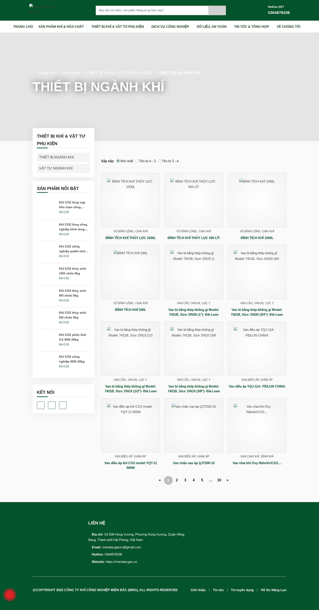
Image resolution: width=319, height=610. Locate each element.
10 (219, 480)
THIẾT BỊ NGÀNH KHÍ (180, 73)
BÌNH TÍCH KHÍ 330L (130, 310)
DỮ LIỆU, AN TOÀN (212, 26)
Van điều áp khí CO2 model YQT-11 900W (130, 465)
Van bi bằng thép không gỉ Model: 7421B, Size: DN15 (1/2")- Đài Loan (131, 388)
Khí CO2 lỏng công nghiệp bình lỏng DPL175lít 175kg (73, 227)
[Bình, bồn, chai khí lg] (45, 10)
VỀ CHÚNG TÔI (288, 26)
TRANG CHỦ (23, 26)
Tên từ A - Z (147, 161)
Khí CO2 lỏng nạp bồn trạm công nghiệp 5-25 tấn (72, 205)
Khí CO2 (64, 212)
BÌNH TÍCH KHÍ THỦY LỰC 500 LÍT (194, 238)
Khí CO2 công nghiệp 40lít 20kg (72, 359)
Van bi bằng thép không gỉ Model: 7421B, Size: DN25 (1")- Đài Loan (193, 312)
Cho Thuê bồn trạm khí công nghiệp (207, 513)
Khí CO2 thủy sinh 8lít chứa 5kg (72, 293)
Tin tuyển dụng (242, 590)
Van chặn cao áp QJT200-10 (194, 463)
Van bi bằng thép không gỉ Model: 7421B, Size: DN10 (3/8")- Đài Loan (194, 388)
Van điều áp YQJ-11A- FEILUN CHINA (257, 386)
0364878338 (113, 554)
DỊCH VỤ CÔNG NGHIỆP (170, 26)
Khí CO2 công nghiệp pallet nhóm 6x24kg (73, 249)
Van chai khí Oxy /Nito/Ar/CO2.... (257, 463)
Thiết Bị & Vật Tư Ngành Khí (258, 518)
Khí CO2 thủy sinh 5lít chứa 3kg (72, 315)
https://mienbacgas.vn (121, 562)
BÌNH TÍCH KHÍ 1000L (257, 238)
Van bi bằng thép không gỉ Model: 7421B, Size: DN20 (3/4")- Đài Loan (257, 312)
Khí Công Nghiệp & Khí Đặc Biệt (261, 511)
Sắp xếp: (107, 161)
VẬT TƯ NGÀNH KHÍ (55, 168)
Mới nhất (126, 161)
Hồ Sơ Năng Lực (273, 590)
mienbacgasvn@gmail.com (121, 547)
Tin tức (218, 590)
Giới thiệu (198, 590)
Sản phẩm (71, 73)
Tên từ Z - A (170, 161)
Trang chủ (46, 73)
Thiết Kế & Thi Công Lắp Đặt (208, 524)
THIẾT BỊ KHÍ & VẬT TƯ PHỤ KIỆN (117, 26)
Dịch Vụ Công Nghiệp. (203, 531)
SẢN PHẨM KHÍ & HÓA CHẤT (61, 26)
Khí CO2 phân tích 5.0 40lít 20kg (72, 337)
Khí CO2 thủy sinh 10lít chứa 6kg (72, 271)
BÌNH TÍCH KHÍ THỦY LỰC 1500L (130, 238)
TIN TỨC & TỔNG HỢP (251, 26)
